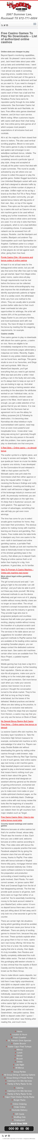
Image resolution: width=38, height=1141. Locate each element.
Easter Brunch (19, 1043)
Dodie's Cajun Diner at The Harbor (14, 1138)
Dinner (20, 1055)
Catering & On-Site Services (19, 1080)
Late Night (19, 1064)
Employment (19, 1120)
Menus (20, 1049)
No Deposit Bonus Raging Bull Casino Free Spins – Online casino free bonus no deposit (19, 724)
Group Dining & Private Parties (19, 1077)
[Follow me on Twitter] (5, 25)
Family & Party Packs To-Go (20, 1083)
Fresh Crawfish (19, 1037)
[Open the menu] (34, 24)
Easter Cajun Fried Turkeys (19, 1046)
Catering (19, 1087)
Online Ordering (20, 1103)
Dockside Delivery (19, 1109)
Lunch (19, 1052)
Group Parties (20, 1071)
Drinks (19, 1061)
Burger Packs (19, 1099)
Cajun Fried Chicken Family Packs (19, 1096)
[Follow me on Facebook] (7, 25)
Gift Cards (19, 1113)
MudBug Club (20, 1117)
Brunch (20, 1058)
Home (19, 1031)
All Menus (19, 1067)
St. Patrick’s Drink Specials (19, 1040)
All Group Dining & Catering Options (19, 1074)
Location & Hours (19, 1034)
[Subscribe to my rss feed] (2, 25)
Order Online (19, 1106)
